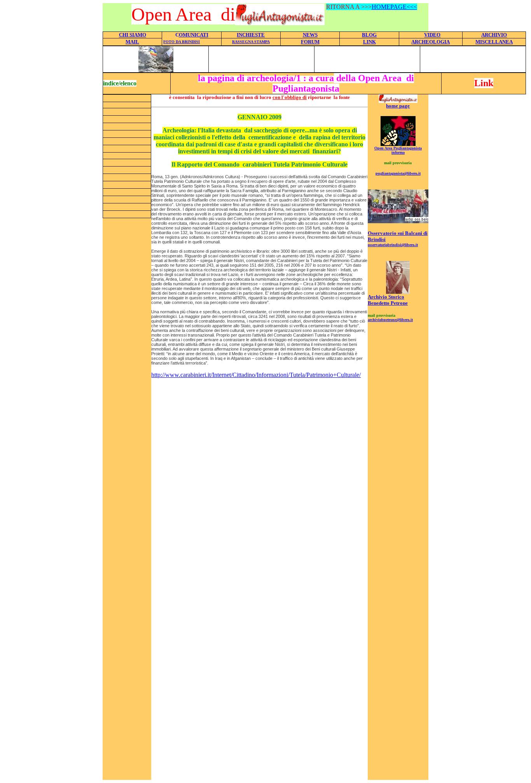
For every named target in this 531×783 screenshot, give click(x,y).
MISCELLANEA (494, 42)
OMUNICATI (193, 35)
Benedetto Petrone (388, 303)
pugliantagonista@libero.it (398, 173)
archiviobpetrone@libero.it (390, 320)
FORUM (310, 42)
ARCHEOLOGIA (430, 42)
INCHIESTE (251, 35)
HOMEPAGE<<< (394, 6)
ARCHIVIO (494, 35)
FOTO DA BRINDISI (181, 42)
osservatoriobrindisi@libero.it (393, 245)
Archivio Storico (386, 297)
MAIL (132, 42)
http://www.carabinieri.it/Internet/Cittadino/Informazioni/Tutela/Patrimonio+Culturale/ (256, 375)
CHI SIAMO (132, 35)
